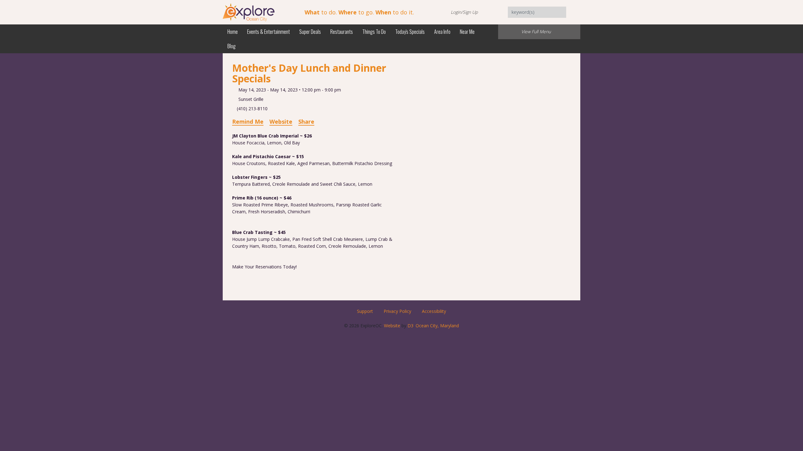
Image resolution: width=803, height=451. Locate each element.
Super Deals (310, 31)
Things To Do (374, 31)
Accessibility (434, 311)
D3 (410, 326)
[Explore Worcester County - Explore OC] (248, 12)
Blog (231, 46)
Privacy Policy (397, 311)
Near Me (467, 31)
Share (306, 121)
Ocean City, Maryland (437, 326)
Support (365, 311)
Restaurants (341, 31)
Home (232, 31)
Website (280, 121)
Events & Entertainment (268, 31)
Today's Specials (410, 31)
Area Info (442, 31)
